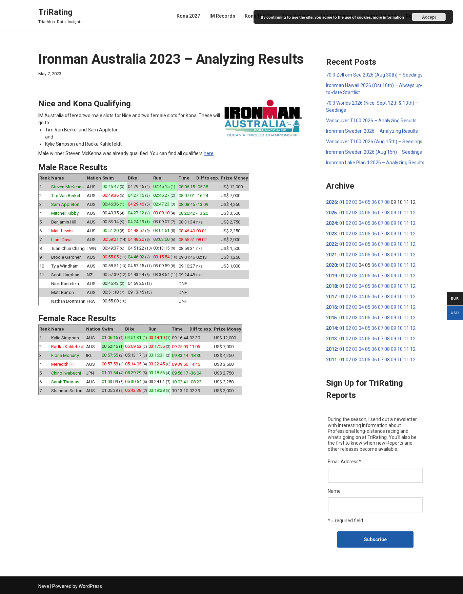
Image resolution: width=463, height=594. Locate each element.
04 (361, 202)
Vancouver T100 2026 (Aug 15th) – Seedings (374, 141)
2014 (331, 328)
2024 (331, 223)
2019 (331, 275)
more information (388, 17)
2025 (331, 212)
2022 (331, 244)
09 (393, 212)
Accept (429, 17)
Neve (43, 586)
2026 (331, 202)
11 (406, 212)
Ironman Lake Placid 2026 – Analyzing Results (375, 162)
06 (374, 202)
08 (387, 202)
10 (400, 212)
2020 (331, 265)
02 (348, 202)
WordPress (90, 586)
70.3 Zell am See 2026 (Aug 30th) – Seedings (374, 75)
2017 (331, 296)
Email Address (344, 461)
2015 (331, 317)
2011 (331, 359)
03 (355, 202)
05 (367, 202)
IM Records (222, 16)
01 (342, 202)
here (209, 153)
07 (380, 202)
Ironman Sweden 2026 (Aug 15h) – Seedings (374, 152)
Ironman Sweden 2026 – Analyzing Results (372, 131)
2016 (331, 307)
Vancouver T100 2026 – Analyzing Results (371, 120)
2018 (331, 286)
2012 (331, 349)
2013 (331, 338)
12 (413, 212)
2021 (331, 254)
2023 (331, 233)
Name (334, 491)
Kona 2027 (188, 16)
